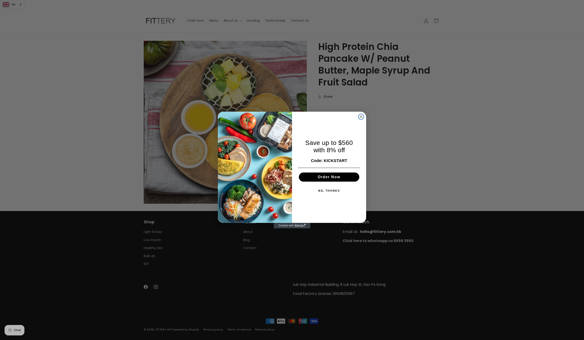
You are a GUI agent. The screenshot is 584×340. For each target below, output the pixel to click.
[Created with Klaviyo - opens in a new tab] (292, 225)
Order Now (329, 177)
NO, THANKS (329, 190)
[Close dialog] (361, 116)
